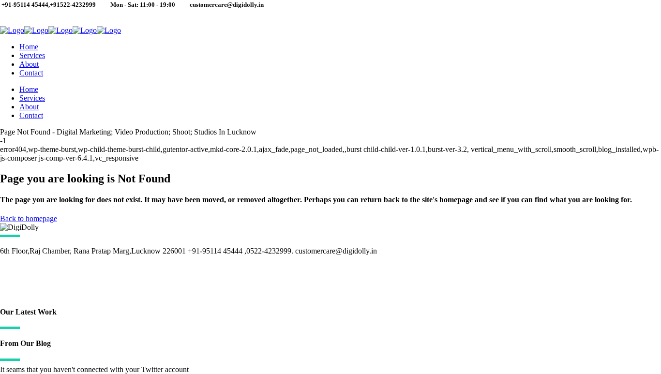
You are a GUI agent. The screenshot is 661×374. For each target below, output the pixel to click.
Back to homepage (28, 218)
